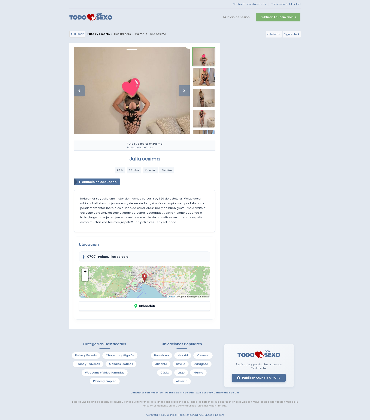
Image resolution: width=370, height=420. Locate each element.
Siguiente (290, 34)
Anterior (274, 34)
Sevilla (180, 364)
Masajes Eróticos (121, 364)
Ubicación (147, 306)
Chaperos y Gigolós (120, 355)
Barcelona (161, 355)
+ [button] (85, 271)
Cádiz (164, 372)
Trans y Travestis (88, 364)
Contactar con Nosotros (249, 4)
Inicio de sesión (238, 17)
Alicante (161, 364)
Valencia (203, 355)
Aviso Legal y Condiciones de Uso (218, 392)
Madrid (183, 355)
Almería (181, 381)
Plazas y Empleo (104, 381)
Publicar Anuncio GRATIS (260, 378)
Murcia (198, 372)
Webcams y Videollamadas (104, 372)
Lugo (181, 372)
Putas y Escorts (86, 355)
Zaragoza (201, 364)
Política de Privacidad (179, 392)
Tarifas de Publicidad (286, 4)
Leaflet (171, 296)
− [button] (85, 278)
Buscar (79, 34)
